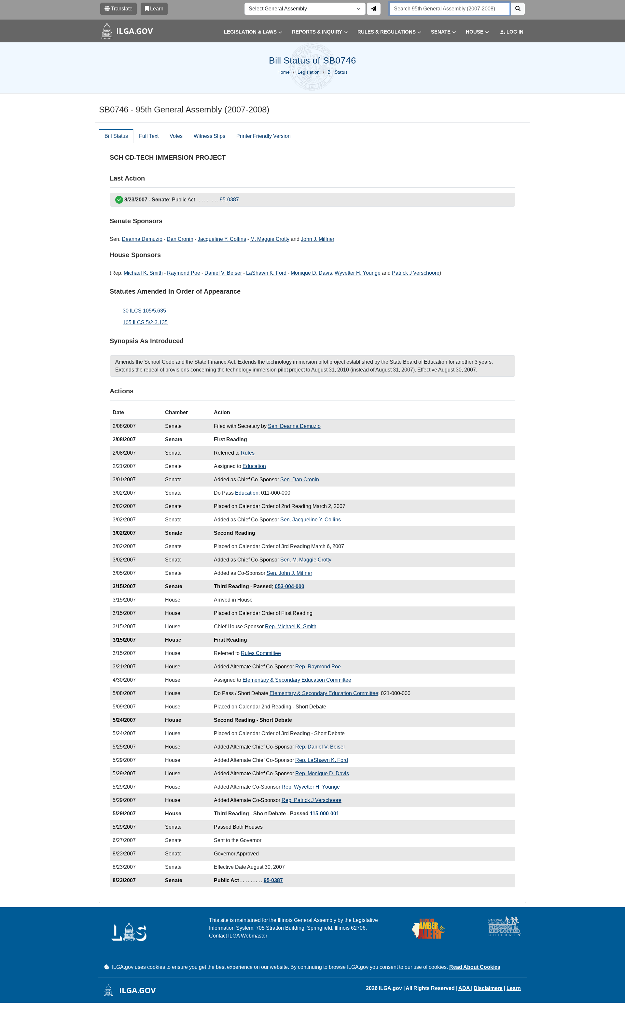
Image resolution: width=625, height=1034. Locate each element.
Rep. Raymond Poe (318, 666)
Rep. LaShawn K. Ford (321, 760)
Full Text (149, 136)
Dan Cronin (180, 239)
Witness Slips (209, 136)
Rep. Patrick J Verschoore (311, 800)
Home (283, 72)
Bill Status (116, 136)
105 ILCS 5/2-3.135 (145, 322)
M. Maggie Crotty (269, 239)
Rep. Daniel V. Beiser (320, 747)
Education (254, 466)
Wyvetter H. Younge (358, 273)
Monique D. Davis (311, 273)
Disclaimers (488, 988)
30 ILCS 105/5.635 (144, 310)
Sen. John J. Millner (289, 573)
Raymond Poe (183, 273)
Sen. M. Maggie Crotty (305, 559)
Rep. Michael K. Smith (290, 626)
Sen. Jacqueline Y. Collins (310, 519)
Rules (248, 453)
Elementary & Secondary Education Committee (297, 680)
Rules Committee (261, 653)
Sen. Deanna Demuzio (294, 426)
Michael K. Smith (143, 273)
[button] (248, 32)
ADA (464, 988)
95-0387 (229, 199)
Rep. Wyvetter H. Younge (311, 787)
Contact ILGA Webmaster (238, 936)
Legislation (309, 72)
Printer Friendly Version (263, 136)
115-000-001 (324, 813)
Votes (176, 136)
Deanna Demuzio (142, 239)
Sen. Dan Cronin (299, 479)
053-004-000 (289, 586)
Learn (514, 988)
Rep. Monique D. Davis (322, 773)
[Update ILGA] (374, 9)
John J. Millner (317, 239)
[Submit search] (518, 9)
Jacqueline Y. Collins (222, 239)
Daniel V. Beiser (223, 273)
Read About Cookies (474, 967)
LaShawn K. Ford (266, 273)
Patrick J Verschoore (415, 273)
